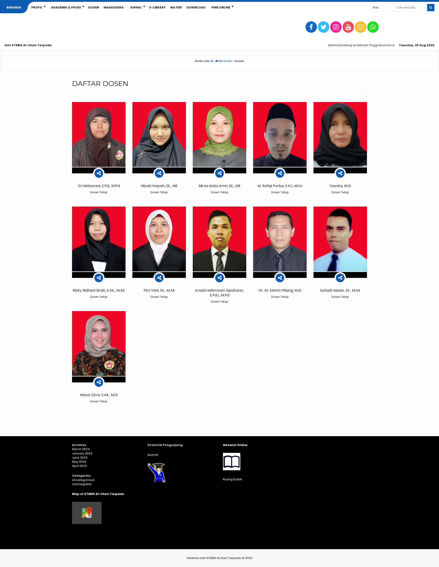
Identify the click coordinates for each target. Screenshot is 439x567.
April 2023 (79, 466)
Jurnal (136, 7)
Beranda (13, 7)
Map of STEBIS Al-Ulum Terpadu (98, 494)
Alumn (152, 455)
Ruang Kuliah (232, 479)
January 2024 (82, 453)
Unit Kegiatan (82, 484)
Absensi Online (235, 445)
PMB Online (220, 7)
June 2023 (79, 457)
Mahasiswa (114, 7)
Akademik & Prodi (66, 7)
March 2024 (81, 449)
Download (196, 7)
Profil (36, 7)
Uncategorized (83, 480)
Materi (176, 7)
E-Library (157, 7)
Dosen (93, 7)
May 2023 (79, 462)
